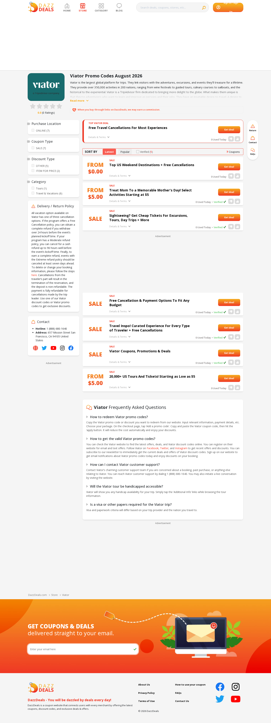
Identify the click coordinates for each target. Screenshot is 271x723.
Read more (77, 100)
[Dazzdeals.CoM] (41, 687)
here (34, 275)
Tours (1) (41, 188)
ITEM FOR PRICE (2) (48, 171)
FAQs (178, 693)
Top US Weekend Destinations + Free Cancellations (151, 165)
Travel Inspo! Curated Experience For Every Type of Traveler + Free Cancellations (149, 328)
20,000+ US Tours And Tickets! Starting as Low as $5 (152, 376)
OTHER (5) (42, 166)
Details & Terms (97, 137)
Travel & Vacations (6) (49, 193)
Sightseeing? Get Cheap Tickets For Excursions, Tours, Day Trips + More (148, 217)
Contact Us (182, 701)
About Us (144, 684)
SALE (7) (41, 148)
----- (236, 129)
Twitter (164, 448)
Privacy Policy (146, 693)
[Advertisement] (135, 42)
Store (54, 595)
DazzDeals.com (37, 595)
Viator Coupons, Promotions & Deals (139, 351)
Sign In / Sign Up (230, 7)
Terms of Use (146, 701)
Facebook (153, 448)
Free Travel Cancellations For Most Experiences (127, 127)
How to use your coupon (190, 684)
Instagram (181, 448)
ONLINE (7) (43, 130)
